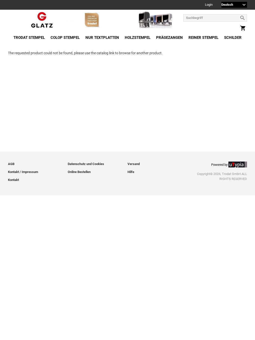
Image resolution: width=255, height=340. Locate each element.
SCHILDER (233, 37)
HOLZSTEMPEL (137, 37)
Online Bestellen (79, 172)
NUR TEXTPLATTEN (102, 37)
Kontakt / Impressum (23, 172)
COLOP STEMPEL (65, 37)
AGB (11, 164)
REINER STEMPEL (203, 37)
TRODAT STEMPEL (29, 37)
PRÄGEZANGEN (169, 37)
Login (209, 4)
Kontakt (13, 180)
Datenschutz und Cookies (86, 164)
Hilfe (131, 172)
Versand (134, 164)
